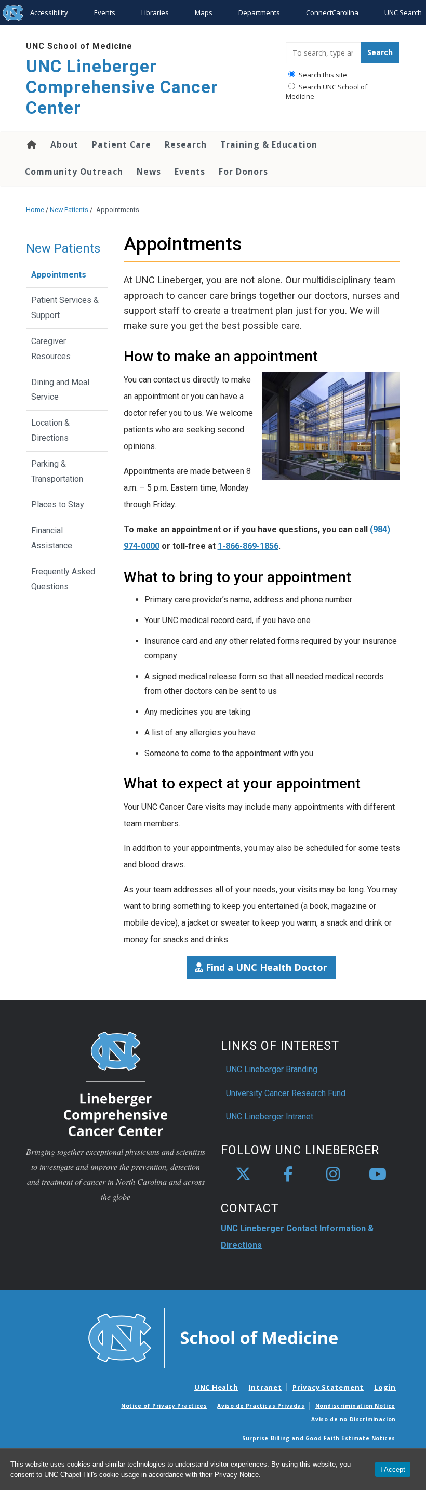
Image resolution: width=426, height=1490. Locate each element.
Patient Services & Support (65, 307)
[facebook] (288, 1174)
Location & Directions (50, 430)
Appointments (58, 275)
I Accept (392, 1469)
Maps (203, 12)
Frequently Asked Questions (63, 578)
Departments (259, 12)
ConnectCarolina (332, 12)
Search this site (322, 75)
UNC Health (216, 1387)
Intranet (265, 1387)
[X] (243, 1174)
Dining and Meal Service (60, 389)
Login (385, 1387)
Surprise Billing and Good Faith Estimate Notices (318, 1438)
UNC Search (403, 12)
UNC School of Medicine (79, 46)
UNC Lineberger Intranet (269, 1117)
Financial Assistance (51, 537)
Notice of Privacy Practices (164, 1405)
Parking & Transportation (57, 471)
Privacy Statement (328, 1387)
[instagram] (333, 1174)
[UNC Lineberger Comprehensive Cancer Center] (116, 1083)
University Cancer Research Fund (285, 1093)
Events (104, 12)
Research (186, 144)
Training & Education (268, 144)
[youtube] (378, 1174)
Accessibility (49, 12)
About (64, 144)
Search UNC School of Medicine (326, 91)
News (149, 171)
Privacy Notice (237, 1475)
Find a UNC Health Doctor (265, 967)
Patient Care (121, 144)
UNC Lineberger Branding (271, 1069)
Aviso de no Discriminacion (353, 1419)
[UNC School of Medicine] (213, 1337)
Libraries (155, 12)
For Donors (243, 171)
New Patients (69, 210)
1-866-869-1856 (248, 546)
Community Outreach (74, 171)
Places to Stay (57, 504)
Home (31, 144)
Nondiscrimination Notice (355, 1405)
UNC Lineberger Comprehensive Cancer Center (122, 86)
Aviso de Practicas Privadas (260, 1405)
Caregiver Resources (51, 348)
